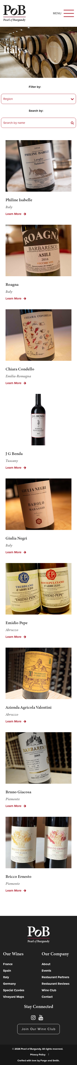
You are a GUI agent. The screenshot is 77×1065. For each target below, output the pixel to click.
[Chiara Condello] (38, 336)
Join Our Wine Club (39, 1029)
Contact (47, 997)
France (8, 964)
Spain (7, 970)
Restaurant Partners (55, 977)
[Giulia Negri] (38, 505)
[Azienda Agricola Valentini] (38, 674)
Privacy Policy (37, 1054)
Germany (9, 984)
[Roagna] (38, 251)
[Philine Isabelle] (38, 167)
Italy (6, 977)
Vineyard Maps (13, 997)
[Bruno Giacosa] (38, 759)
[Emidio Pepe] (38, 590)
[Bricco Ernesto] (38, 844)
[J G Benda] (38, 421)
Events (46, 970)
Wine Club (49, 990)
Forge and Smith (49, 1060)
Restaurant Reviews (55, 984)
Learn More (14, 214)
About (46, 964)
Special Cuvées (13, 990)
